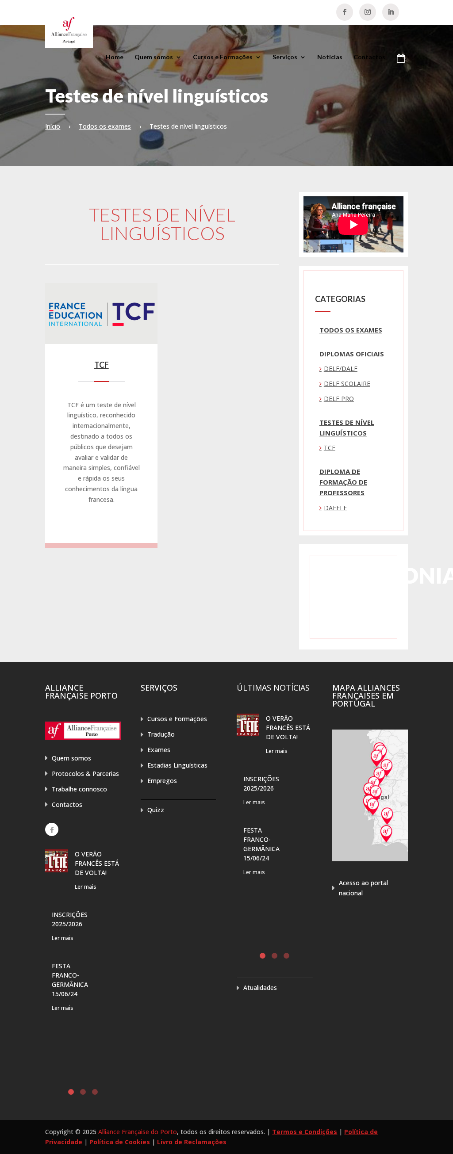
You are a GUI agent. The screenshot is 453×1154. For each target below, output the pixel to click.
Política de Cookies (119, 1142)
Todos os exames (105, 126)
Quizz (155, 810)
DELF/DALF (340, 368)
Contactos (369, 57)
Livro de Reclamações (191, 1142)
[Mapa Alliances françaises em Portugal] (370, 859)
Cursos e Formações (223, 57)
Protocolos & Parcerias (85, 773)
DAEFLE (335, 508)
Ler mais (85, 886)
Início (52, 126)
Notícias (329, 57)
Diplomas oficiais (351, 353)
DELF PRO (339, 398)
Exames (158, 749)
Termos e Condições (304, 1131)
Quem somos (153, 57)
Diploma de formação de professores (343, 482)
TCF (101, 365)
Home (114, 57)
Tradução (161, 734)
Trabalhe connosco (79, 789)
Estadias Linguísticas (177, 765)
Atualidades (260, 987)
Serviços (285, 57)
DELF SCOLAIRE (347, 383)
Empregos (162, 780)
